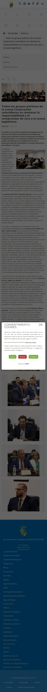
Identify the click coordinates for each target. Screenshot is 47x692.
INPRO (27, 364)
